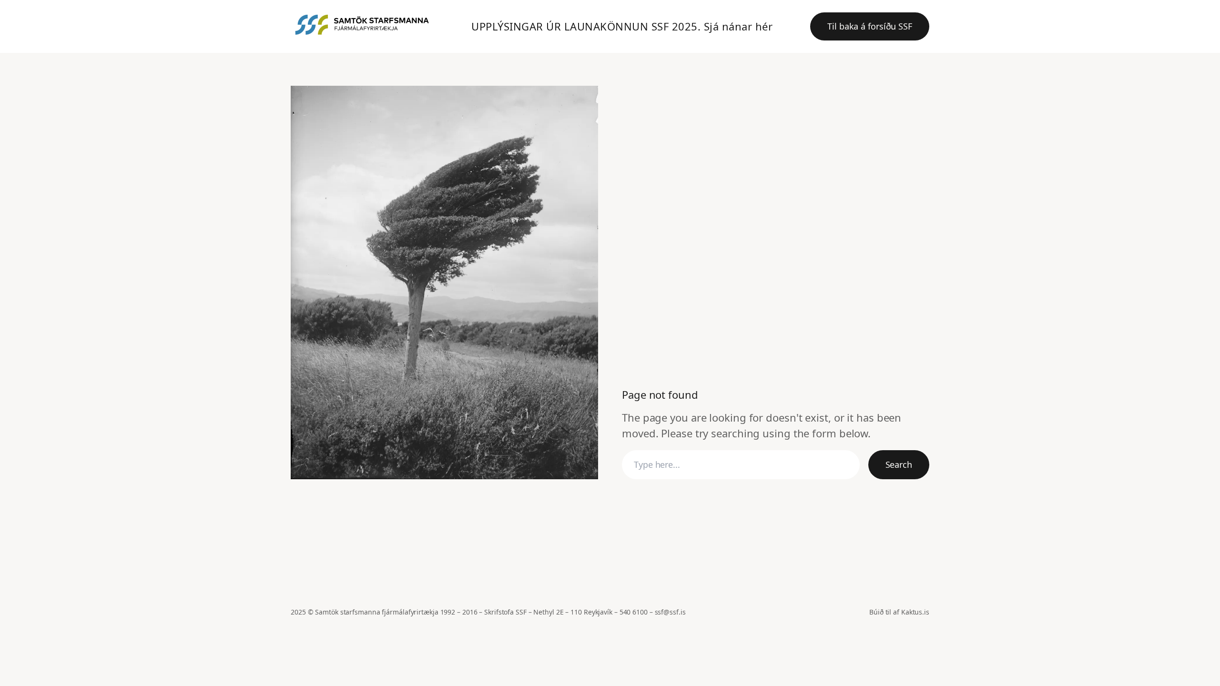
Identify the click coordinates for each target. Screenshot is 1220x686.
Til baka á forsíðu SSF (869, 26)
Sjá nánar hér (738, 26)
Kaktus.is (915, 611)
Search (898, 464)
